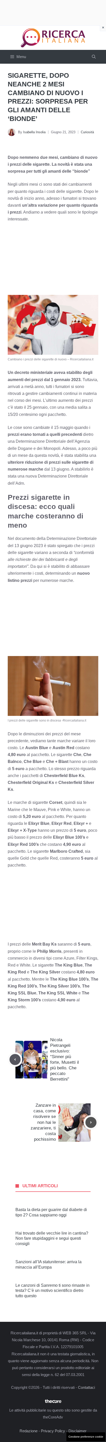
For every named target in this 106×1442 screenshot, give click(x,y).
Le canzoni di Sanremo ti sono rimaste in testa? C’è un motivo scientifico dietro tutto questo (52, 1290)
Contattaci (86, 1387)
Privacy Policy (53, 1431)
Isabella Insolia (34, 132)
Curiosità (87, 132)
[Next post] (91, 1122)
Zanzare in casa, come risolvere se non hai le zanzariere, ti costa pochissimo (43, 1122)
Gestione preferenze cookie (85, 1436)
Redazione (29, 1431)
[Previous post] (15, 1059)
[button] (94, 57)
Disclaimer (77, 1431)
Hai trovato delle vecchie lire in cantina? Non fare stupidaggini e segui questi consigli (51, 1238)
